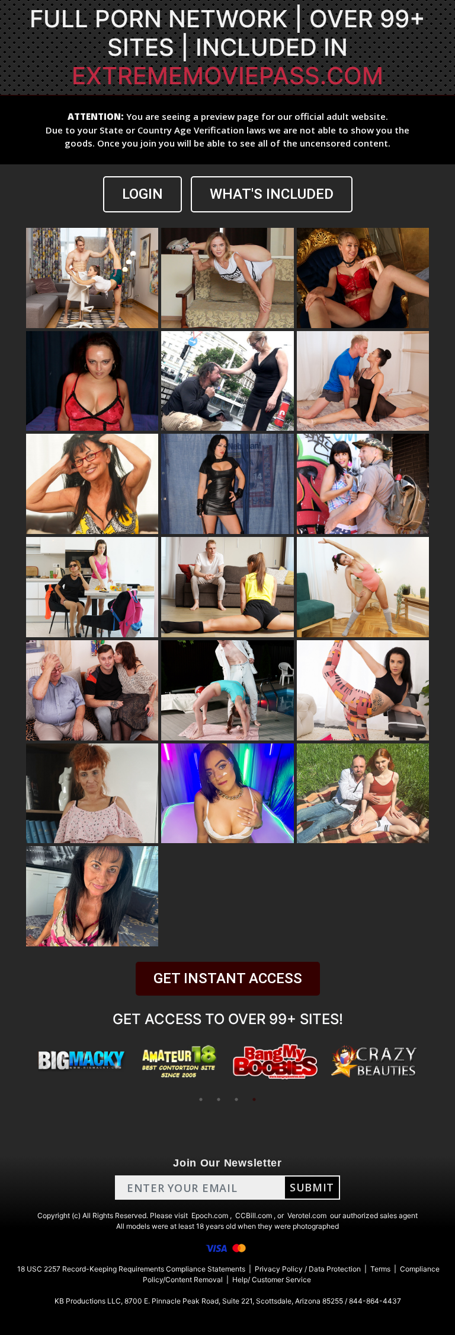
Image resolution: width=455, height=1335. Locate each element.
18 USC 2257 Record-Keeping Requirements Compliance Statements (131, 1268)
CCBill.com (253, 1215)
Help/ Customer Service (271, 1279)
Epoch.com (209, 1215)
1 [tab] (201, 1099)
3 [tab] (236, 1099)
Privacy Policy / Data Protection (308, 1268)
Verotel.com (306, 1215)
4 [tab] (254, 1099)
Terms (380, 1268)
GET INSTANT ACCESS (227, 978)
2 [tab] (219, 1099)
